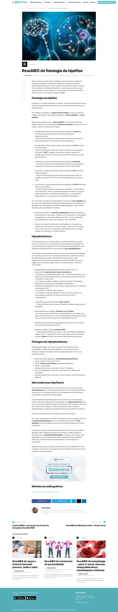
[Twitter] (94, 609)
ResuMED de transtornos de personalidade (59, 563)
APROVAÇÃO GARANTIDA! (107, 2)
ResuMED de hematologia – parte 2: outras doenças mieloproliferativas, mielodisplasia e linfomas (91, 566)
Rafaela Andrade (19, 571)
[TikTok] (104, 609)
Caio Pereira (27, 75)
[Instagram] (97, 609)
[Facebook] (92, 609)
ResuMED (43, 8)
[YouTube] (99, 609)
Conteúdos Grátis (32, 8)
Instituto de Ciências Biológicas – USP (45, 492)
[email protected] (84, 602)
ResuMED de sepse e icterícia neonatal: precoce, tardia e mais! (25, 564)
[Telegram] (102, 609)
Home (23, 8)
